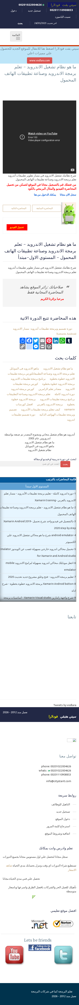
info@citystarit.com (58, 781)
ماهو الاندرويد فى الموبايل (25, 368)
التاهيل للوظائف (60, 804)
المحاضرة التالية (18, 208)
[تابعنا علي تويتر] (64, 956)
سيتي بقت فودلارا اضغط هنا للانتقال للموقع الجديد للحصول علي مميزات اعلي (39, 51)
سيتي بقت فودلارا (63, 5)
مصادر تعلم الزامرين (50, 388)
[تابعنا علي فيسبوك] (39, 948)
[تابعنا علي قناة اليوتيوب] (15, 956)
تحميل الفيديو (17, 227)
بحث (65, 464)
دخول (14, 10)
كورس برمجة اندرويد (23, 388)
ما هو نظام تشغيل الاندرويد (58, 368)
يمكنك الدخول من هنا (45, 194)
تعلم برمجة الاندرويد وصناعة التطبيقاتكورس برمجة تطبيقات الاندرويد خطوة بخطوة (41, 376)
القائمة (15, 36)
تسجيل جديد (34, 10)
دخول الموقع (62, 818)
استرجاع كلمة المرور (58, 826)
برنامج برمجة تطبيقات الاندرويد (28, 378)
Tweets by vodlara (64, 705)
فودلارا (53, 716)
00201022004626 (30, 4)
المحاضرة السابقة (44, 208)
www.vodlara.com (39, 60)
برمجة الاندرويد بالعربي (50, 404)
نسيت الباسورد (63, 16)
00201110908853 (61, 10)
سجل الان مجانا (68, 194)
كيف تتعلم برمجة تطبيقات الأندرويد (41, 409)
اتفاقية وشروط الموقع (57, 833)
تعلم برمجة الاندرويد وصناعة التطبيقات (29, 394)
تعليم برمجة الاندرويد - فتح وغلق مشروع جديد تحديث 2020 (40, 576)
